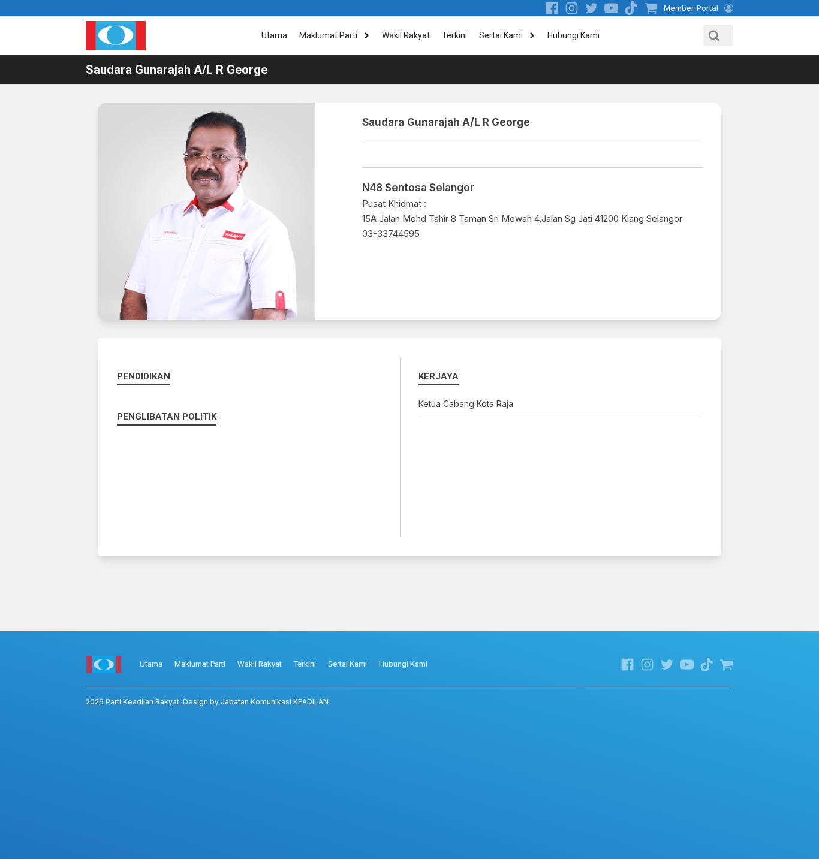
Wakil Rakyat (406, 35)
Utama (274, 35)
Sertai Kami (501, 35)
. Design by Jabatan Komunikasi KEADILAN (207, 701)
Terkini (454, 35)
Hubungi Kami (573, 35)
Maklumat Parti (328, 35)
